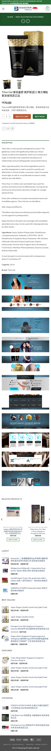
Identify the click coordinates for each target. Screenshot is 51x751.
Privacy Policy (41, 744)
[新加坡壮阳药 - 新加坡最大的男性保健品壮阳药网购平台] (25, 8)
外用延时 (32, 123)
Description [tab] (7, 143)
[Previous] (6, 54)
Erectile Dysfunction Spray (30, 17)
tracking (30, 744)
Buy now (40, 116)
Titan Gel (5, 148)
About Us (7, 744)
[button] (3, 9)
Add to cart (22, 116)
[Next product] (23, 21)
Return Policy (19, 744)
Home (10, 17)
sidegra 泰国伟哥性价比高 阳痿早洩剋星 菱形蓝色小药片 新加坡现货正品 (13, 531)
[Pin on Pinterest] (12, 129)
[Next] (45, 54)
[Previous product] (28, 21)
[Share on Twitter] (8, 129)
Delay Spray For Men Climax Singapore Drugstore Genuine (38, 531)
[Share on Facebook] (4, 129)
